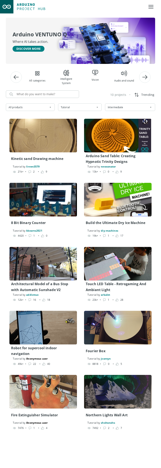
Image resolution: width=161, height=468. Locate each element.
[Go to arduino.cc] (6, 6)
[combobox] (30, 107)
